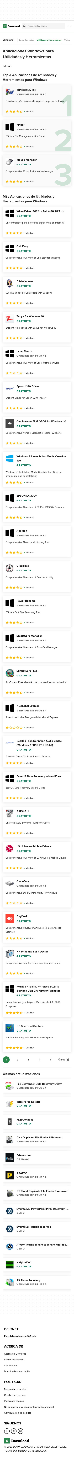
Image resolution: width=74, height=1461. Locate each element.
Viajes (67, 40)
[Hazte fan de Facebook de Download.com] (7, 1431)
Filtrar (6, 66)
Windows (8, 39)
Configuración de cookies (17, 1412)
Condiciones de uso (14, 1395)
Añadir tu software (14, 1359)
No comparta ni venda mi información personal (29, 1406)
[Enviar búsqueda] (24, 26)
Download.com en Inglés (17, 1371)
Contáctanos (10, 1365)
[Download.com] (11, 26)
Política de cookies (14, 1401)
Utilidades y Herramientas (49, 40)
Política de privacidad (15, 1389)
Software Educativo (25, 40)
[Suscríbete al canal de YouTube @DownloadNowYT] (20, 1431)
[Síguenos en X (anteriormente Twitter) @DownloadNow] (14, 1431)
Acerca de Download (15, 1353)
